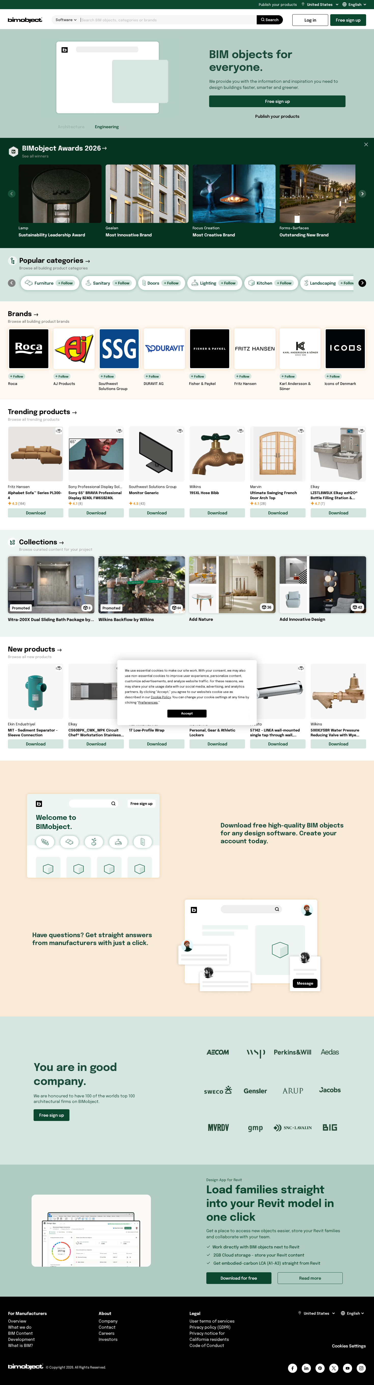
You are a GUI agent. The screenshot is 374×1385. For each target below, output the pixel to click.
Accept (187, 713)
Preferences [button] (148, 702)
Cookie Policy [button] (161, 697)
